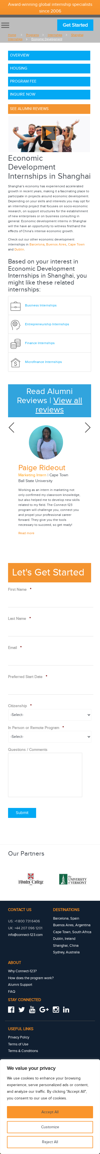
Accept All (50, 1112)
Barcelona (36, 244)
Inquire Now (22, 94)
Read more (26, 533)
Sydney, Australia (66, 952)
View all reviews (59, 405)
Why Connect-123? (22, 971)
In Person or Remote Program (36, 728)
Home (12, 35)
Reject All (50, 1142)
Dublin (19, 249)
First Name (19, 589)
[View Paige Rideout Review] (49, 442)
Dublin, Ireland (64, 938)
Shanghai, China (66, 945)
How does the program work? (31, 978)
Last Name (19, 618)
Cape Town (76, 244)
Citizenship (20, 706)
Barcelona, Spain (66, 918)
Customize (50, 1127)
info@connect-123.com (25, 935)
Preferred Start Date (27, 677)
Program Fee (23, 81)
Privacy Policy (18, 1037)
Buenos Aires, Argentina (72, 925)
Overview (19, 55)
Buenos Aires (56, 244)
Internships (55, 35)
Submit (22, 812)
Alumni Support (20, 984)
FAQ (11, 991)
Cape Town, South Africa (72, 932)
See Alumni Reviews (29, 109)
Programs (32, 35)
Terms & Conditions (23, 1051)
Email (15, 648)
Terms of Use (18, 1044)
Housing (18, 68)
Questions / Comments (28, 750)
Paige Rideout (41, 467)
